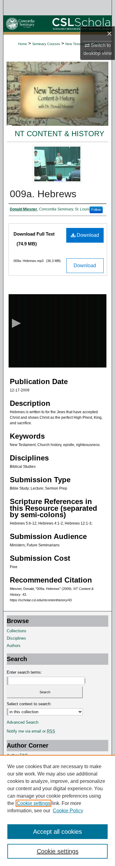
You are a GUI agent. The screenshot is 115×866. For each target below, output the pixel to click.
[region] (57, 810)
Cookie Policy (68, 810)
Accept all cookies (57, 831)
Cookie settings (33, 803)
